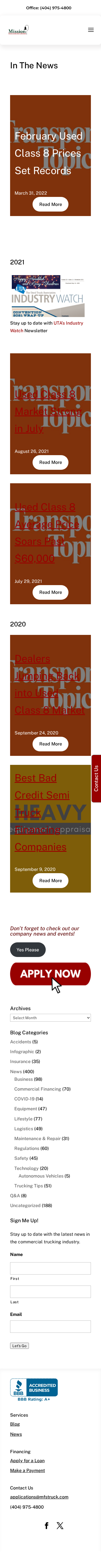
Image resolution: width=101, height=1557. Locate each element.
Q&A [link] (15, 1195)
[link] (18, 29)
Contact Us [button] (96, 778)
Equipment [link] (25, 1108)
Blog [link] (15, 1424)
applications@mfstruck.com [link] (39, 1497)
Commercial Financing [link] (37, 1089)
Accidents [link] (20, 1041)
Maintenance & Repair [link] (37, 1138)
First (14, 1279)
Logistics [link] (23, 1128)
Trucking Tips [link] (28, 1185)
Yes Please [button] (28, 949)
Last (14, 1302)
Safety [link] (21, 1158)
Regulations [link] (26, 1148)
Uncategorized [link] (25, 1205)
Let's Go (19, 1345)
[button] (90, 33)
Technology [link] (26, 1168)
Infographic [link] (22, 1051)
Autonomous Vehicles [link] (41, 1176)
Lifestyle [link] (23, 1119)
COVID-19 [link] (24, 1099)
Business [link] (23, 1079)
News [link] (16, 1071)
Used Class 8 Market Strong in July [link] (48, 411)
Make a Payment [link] (27, 1470)
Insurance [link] (20, 1061)
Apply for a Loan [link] (27, 1460)
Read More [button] (50, 204)
